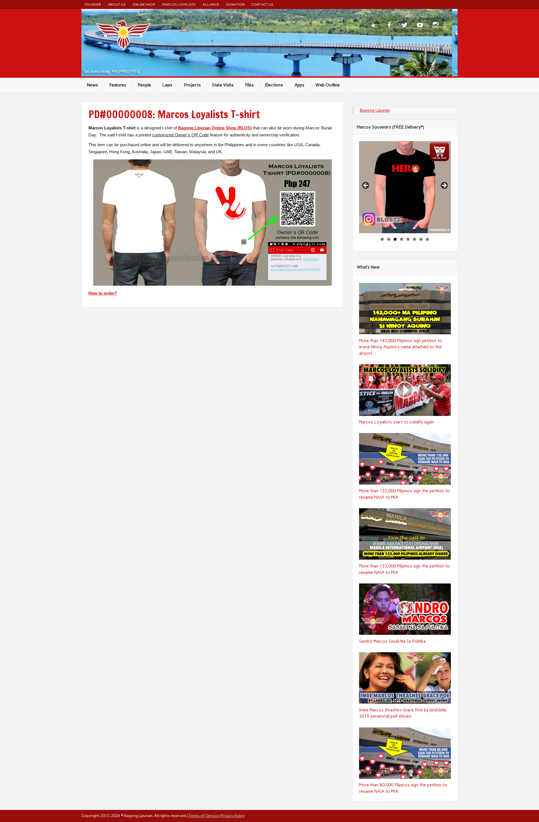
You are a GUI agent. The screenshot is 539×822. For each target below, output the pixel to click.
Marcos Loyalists (179, 4)
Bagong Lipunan (375, 110)
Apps (299, 85)
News (92, 85)
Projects (192, 85)
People (144, 85)
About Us (116, 4)
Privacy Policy (233, 815)
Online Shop (144, 4)
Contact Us (262, 4)
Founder (93, 4)
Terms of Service (204, 815)
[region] (405, 187)
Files (249, 85)
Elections (274, 85)
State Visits (223, 85)
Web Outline (328, 85)
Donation (235, 4)
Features (117, 85)
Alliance (210, 4)
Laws (167, 85)
